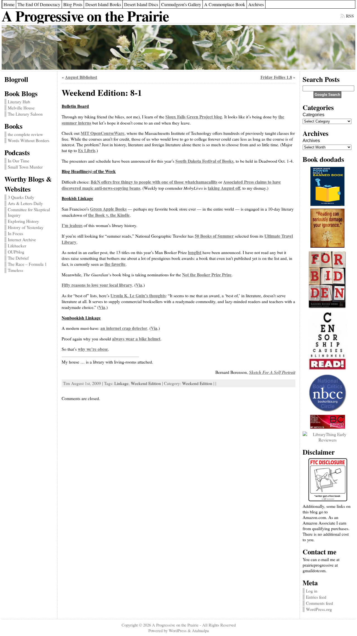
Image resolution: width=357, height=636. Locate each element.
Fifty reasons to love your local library (97, 285)
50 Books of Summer (214, 236)
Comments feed (319, 603)
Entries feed (316, 597)
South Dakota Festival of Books (204, 161)
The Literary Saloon (25, 114)
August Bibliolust (81, 77)
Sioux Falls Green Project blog (193, 117)
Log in (311, 591)
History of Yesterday (26, 227)
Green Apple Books (108, 209)
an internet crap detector (123, 328)
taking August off (224, 188)
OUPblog (16, 252)
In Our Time (18, 161)
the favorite (115, 264)
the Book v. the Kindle (109, 215)
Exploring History (23, 221)
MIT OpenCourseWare (102, 133)
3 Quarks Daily (21, 197)
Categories (313, 114)
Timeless (15, 270)
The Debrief (18, 258)
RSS (350, 16)
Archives (311, 140)
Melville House (21, 108)
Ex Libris (86, 150)
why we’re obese (93, 349)
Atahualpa (200, 630)
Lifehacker (17, 245)
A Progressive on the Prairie (85, 15)
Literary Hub (19, 101)
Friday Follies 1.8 (276, 77)
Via (139, 285)
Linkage (121, 383)
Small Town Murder (25, 167)
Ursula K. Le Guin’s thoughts (138, 296)
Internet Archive (22, 239)
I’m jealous (72, 225)
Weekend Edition (146, 383)
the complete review (25, 134)
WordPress (178, 630)
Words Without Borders (28, 140)
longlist (194, 252)
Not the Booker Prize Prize (206, 275)
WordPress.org (319, 609)
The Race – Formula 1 (27, 264)
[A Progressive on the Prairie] (178, 47)
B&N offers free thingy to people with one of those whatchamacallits (154, 182)
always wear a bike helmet (136, 339)
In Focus (15, 233)
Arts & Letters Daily (25, 203)
